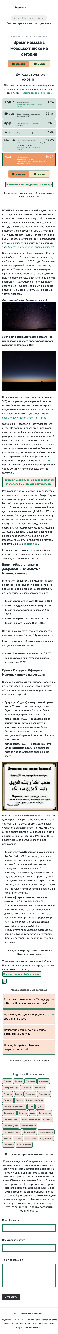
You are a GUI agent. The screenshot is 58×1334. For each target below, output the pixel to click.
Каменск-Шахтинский (14, 1106)
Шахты (18, 1094)
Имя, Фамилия (10, 1220)
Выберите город (43, 8)
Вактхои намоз (40, 1323)
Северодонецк (11, 1087)
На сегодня (18, 63)
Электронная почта (13, 1240)
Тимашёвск (44, 1094)
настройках (31, 543)
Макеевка (43, 1081)
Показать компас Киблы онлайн (21, 974)
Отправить (11, 1297)
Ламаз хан (9, 1144)
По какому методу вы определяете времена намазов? (26, 1016)
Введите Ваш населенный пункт (29, 18)
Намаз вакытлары (31, 1119)
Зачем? (19, 149)
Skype (26, 28)
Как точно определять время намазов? (31, 247)
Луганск (18, 1081)
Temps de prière (49, 1319)
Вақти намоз (46, 1138)
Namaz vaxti (31, 1138)
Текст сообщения (12, 1259)
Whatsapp (43, 28)
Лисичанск (39, 1087)
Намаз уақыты (11, 1125)
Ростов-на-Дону (34, 1100)
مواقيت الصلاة (19, 1319)
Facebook (14, 28)
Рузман (7, 1138)
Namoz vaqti (29, 1132)
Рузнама (20, 7)
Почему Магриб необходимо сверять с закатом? (22, 1047)
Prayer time (6, 1319)
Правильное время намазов (36, 92)
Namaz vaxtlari (24, 1144)
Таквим (17, 1138)
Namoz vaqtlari (28, 1125)
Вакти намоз (45, 1113)
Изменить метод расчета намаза (29, 184)
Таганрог (8, 1100)
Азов (32, 1113)
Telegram (37, 28)
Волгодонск (9, 1113)
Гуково (40, 1106)
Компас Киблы (53, 8)
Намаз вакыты (46, 1132)
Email (49, 28)
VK (8, 28)
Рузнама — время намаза (33, 1313)
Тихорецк (30, 1094)
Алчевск (8, 1094)
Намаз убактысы (12, 1132)
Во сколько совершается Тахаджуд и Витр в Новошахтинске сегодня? (26, 1001)
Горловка (30, 1081)
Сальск (19, 1100)
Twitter (20, 28)
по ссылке (45, 460)
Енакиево (26, 1087)
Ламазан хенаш (11, 1119)
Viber (32, 28)
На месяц (39, 63)
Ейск (31, 1106)
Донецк (7, 1081)
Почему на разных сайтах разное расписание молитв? (25, 1031)
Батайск (23, 1113)
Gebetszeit (25, 1323)
